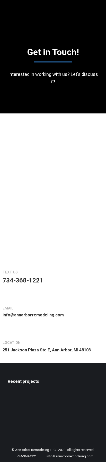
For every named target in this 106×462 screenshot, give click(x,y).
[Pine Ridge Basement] (37, 400)
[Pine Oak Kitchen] (77, 400)
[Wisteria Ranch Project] (18, 420)
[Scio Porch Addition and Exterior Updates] (18, 400)
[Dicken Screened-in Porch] (37, 420)
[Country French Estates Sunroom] (57, 400)
